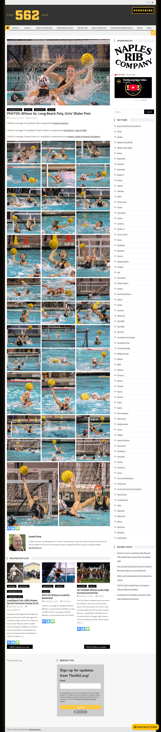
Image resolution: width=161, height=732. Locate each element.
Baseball (11, 586)
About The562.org (99, 27)
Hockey (120, 288)
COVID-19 (121, 229)
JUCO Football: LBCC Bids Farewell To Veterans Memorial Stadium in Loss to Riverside (134, 568)
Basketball (23, 586)
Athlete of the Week (124, 147)
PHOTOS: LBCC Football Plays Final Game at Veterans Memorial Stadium (133, 587)
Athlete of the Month (125, 142)
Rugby (119, 402)
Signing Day (121, 418)
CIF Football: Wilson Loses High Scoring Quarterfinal (93, 591)
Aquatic (120, 136)
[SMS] (17, 528)
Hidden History (122, 283)
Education (120, 250)
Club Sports (121, 212)
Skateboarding (122, 424)
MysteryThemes (35, 729)
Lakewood (121, 315)
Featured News (123, 261)
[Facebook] (9, 528)
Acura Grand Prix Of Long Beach (129, 126)
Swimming (121, 467)
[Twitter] (13, 528)
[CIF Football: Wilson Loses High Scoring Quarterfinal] (93, 572)
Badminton (121, 158)
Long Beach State (15, 596)
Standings (121, 456)
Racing (119, 391)
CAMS (119, 196)
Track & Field (122, 494)
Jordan (119, 304)
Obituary (120, 369)
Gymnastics (121, 277)
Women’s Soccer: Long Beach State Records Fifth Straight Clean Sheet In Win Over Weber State (134, 557)
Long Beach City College (126, 337)
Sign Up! (80, 707)
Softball (120, 434)
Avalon (119, 153)
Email (62, 681)
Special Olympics (123, 440)
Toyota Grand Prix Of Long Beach (129, 489)
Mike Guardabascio (13, 609)
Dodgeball (121, 245)
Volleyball (120, 510)
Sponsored (121, 445)
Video (149, 27)
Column (120, 218)
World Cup (121, 527)
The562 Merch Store (65, 27)
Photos (140, 27)
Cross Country (122, 234)
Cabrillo (59, 586)
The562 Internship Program (122, 27)
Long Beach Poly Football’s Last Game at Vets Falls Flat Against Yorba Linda (134, 596)
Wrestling (120, 532)
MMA (119, 364)
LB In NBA (120, 326)
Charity (119, 207)
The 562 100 (82, 27)
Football (82, 586)
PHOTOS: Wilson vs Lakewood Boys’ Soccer (98, 647)
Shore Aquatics (122, 413)
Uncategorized (122, 500)
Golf (118, 272)
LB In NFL (120, 332)
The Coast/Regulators (125, 478)
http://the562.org (35, 547)
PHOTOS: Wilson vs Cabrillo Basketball (56, 596)
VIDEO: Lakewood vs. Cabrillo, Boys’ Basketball (21, 647)
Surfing (119, 462)
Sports (27, 27)
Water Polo (39, 109)
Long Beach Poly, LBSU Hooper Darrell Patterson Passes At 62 (22, 602)
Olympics (120, 375)
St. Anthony (121, 451)
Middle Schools (123, 353)
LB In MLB (120, 321)
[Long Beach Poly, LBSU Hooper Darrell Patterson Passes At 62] (23, 572)
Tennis (119, 472)
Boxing (119, 180)
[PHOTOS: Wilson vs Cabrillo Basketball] (58, 572)
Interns (120, 299)
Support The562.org (44, 27)
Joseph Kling (33, 117)
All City (119, 131)
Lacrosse (120, 310)
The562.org (121, 483)
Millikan (120, 359)
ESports (120, 256)
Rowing (120, 397)
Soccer (119, 429)
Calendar (120, 191)
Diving (119, 239)
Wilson (51, 109)
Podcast (120, 386)
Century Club (121, 201)
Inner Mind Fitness (124, 294)
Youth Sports (122, 537)
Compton (120, 223)
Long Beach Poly (14, 109)
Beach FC (120, 174)
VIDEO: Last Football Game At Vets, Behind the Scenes (134, 577)
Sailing (119, 407)
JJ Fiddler (100, 596)
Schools (15, 27)
